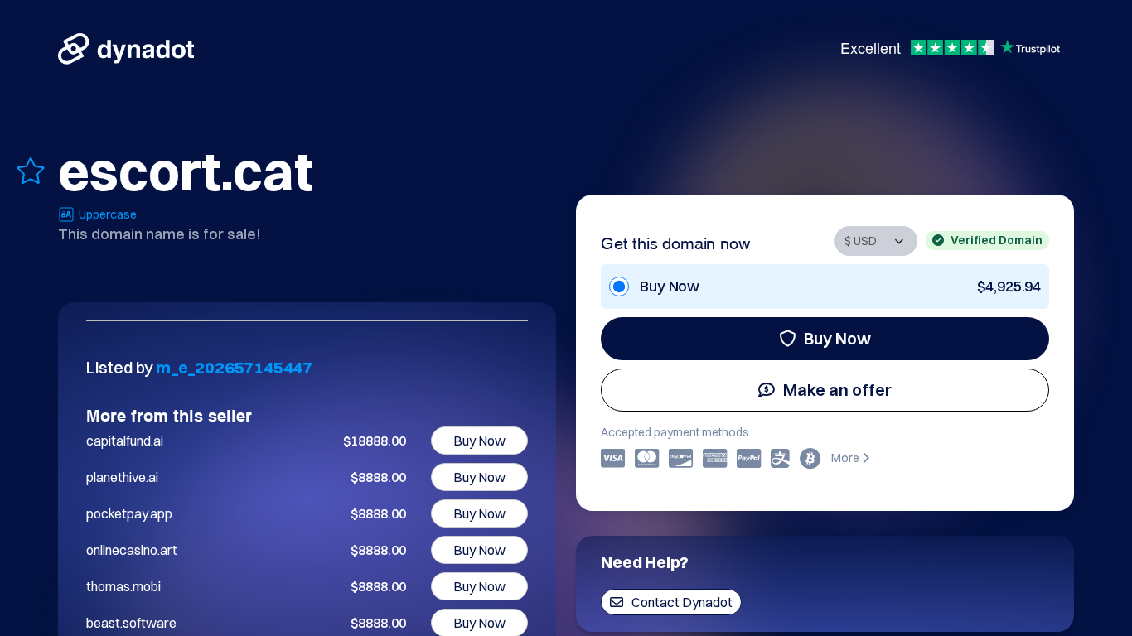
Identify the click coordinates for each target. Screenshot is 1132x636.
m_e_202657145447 (234, 367)
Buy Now (837, 338)
